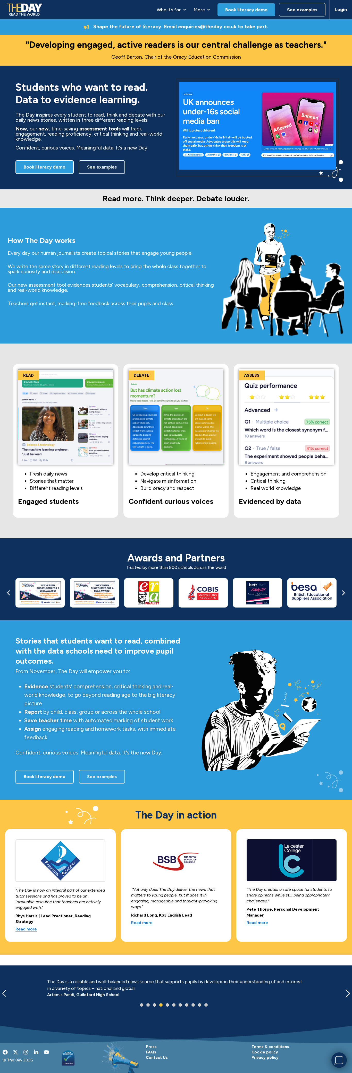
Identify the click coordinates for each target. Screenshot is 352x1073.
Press (151, 1046)
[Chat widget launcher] (339, 1060)
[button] (171, 10)
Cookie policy (265, 1052)
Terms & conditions (270, 1046)
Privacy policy (265, 1057)
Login (341, 9)
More (199, 10)
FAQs (151, 1052)
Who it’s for (169, 10)
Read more (26, 929)
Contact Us (157, 1057)
